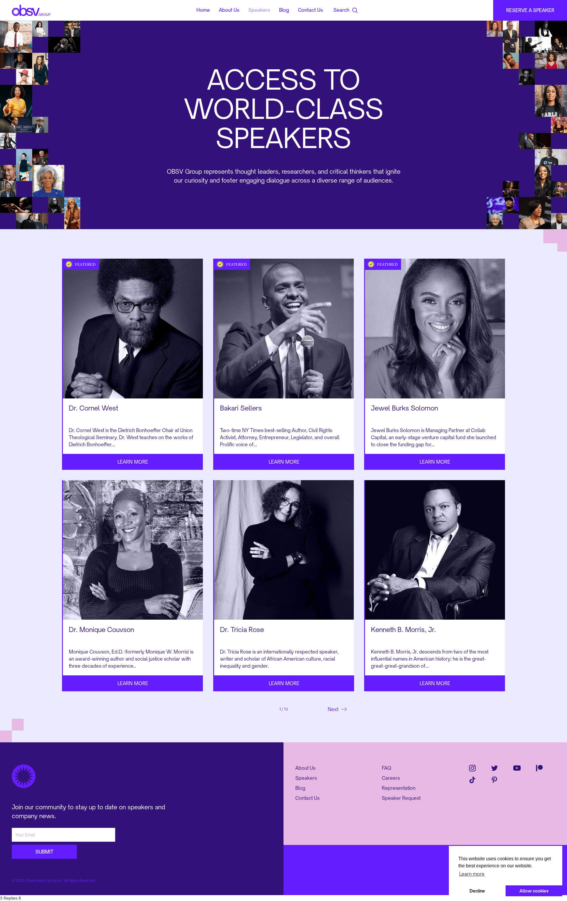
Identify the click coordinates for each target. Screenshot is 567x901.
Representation (399, 788)
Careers (391, 778)
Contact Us (307, 798)
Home (203, 10)
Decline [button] (477, 890)
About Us (305, 768)
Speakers (306, 778)
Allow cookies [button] (534, 890)
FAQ (386, 768)
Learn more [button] (472, 874)
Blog (300, 788)
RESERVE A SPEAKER (530, 10)
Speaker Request (401, 798)
